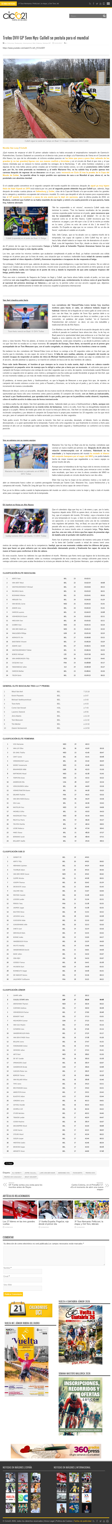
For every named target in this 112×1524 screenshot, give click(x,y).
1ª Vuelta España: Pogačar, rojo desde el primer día (54, 1222)
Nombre (7, 1268)
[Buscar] (104, 16)
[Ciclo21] (15, 19)
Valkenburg (41, 191)
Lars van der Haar (47, 1173)
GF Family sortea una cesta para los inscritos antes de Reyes (25, 1185)
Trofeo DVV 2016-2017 (13, 1177)
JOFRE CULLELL (30, 1173)
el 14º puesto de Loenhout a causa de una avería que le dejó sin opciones (42, 197)
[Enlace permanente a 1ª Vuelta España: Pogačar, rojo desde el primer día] (56, 1218)
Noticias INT (47, 43)
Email (6, 1276)
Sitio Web (8, 1285)
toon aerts (77, 1173)
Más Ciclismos (37, 43)
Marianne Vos (64, 1173)
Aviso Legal (49, 1521)
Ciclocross (10, 43)
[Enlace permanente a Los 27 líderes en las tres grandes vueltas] (20, 1218)
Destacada (18, 43)
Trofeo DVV (90, 1173)
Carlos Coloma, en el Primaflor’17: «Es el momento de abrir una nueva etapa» (86, 1186)
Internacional (27, 43)
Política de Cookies (64, 1521)
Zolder (51, 191)
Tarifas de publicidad (82, 1521)
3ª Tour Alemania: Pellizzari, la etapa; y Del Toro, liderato (40, 4)
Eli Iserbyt (16, 1173)
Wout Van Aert (31, 1177)
